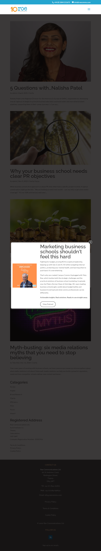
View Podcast (48, 304)
